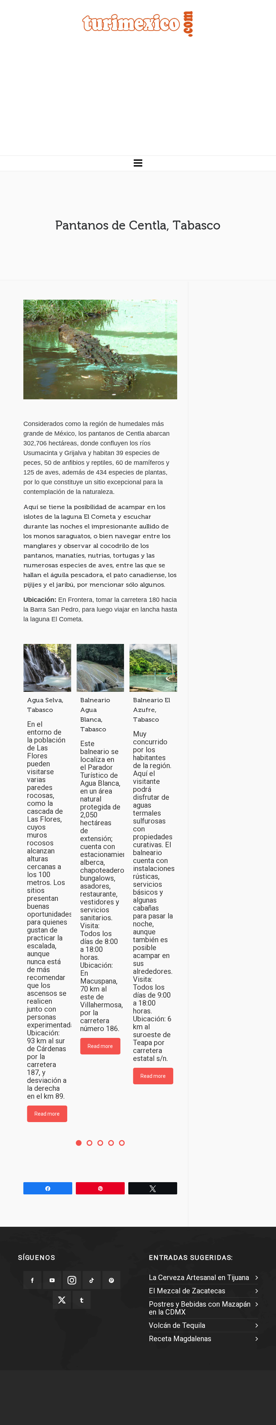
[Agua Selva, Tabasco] (47, 668)
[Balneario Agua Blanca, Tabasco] (100, 668)
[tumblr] (82, 1300)
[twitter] (62, 1300)
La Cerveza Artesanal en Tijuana (199, 1277)
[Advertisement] (138, 101)
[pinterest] (111, 1280)
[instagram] (72, 1280)
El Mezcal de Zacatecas (187, 1290)
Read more (47, 1114)
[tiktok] (92, 1280)
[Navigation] (138, 163)
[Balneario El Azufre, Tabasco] (153, 668)
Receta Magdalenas (180, 1338)
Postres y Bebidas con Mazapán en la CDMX (199, 1308)
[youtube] (52, 1280)
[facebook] (32, 1280)
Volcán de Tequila (177, 1325)
